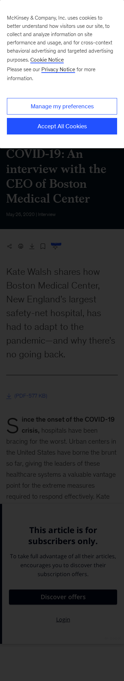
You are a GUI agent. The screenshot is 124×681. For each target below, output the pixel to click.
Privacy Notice (58, 69)
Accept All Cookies (62, 126)
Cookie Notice (47, 60)
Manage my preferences (62, 106)
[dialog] (62, 74)
